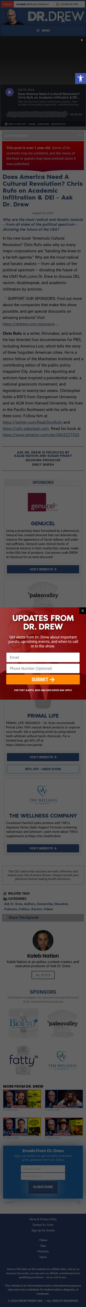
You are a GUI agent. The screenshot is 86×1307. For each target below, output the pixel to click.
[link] (80, 78)
